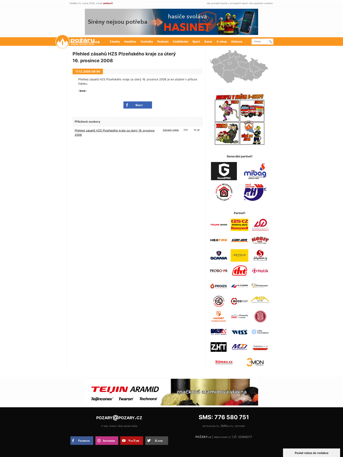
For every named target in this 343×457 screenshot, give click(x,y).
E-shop (222, 41)
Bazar (208, 41)
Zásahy (115, 41)
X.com (159, 440)
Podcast (162, 41)
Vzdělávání (180, 41)
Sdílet (139, 105)
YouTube (133, 440)
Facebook (84, 440)
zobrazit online (171, 130)
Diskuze (236, 41)
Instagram (109, 440)
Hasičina (130, 41)
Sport (196, 41)
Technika (146, 41)
